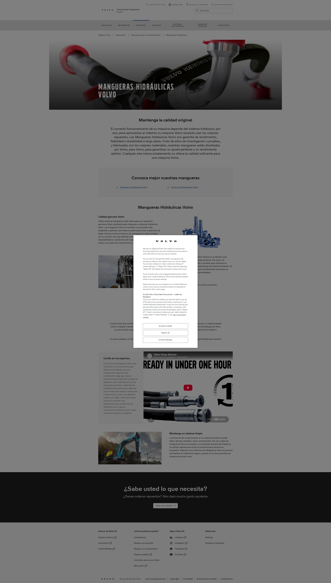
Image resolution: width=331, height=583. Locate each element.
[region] (165, 291)
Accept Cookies (165, 326)
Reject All (165, 333)
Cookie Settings (165, 340)
